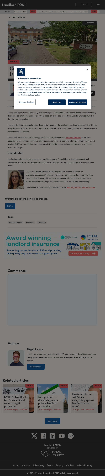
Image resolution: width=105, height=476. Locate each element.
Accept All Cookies (77, 102)
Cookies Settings (26, 102)
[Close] (87, 69)
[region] (52, 87)
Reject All (57, 102)
